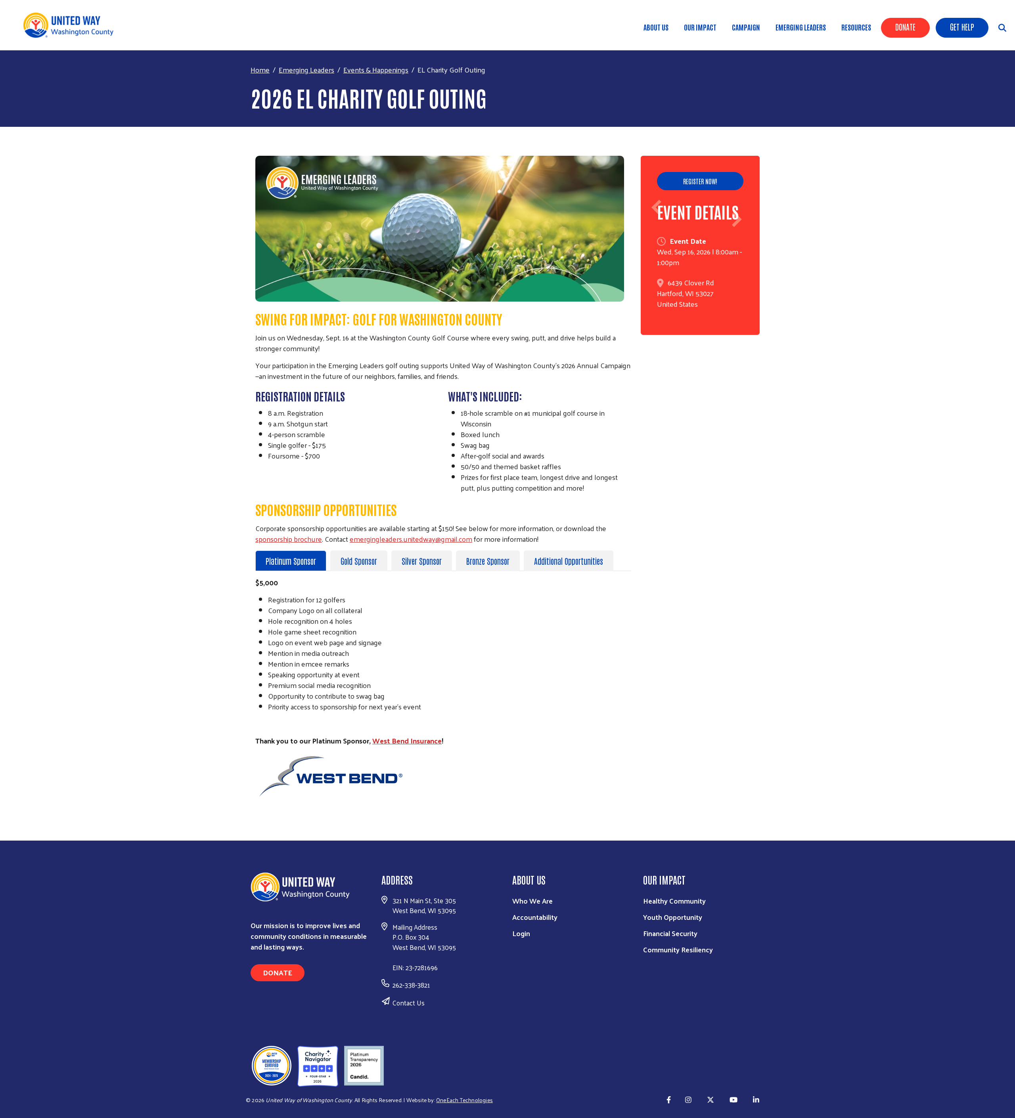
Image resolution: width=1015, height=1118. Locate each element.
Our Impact (700, 27)
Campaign (746, 27)
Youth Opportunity (672, 917)
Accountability (534, 917)
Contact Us (409, 1003)
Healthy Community (674, 900)
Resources (856, 27)
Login (521, 933)
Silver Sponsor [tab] (422, 561)
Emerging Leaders (801, 27)
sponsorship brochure (288, 538)
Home (260, 69)
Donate (905, 26)
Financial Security (670, 933)
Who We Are (532, 900)
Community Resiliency (678, 949)
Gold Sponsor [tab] (359, 561)
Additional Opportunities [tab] (568, 561)
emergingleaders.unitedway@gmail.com (411, 538)
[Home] (71, 25)
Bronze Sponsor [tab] (487, 561)
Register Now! (700, 181)
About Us (655, 27)
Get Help (962, 26)
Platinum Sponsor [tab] (291, 561)
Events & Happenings (375, 69)
